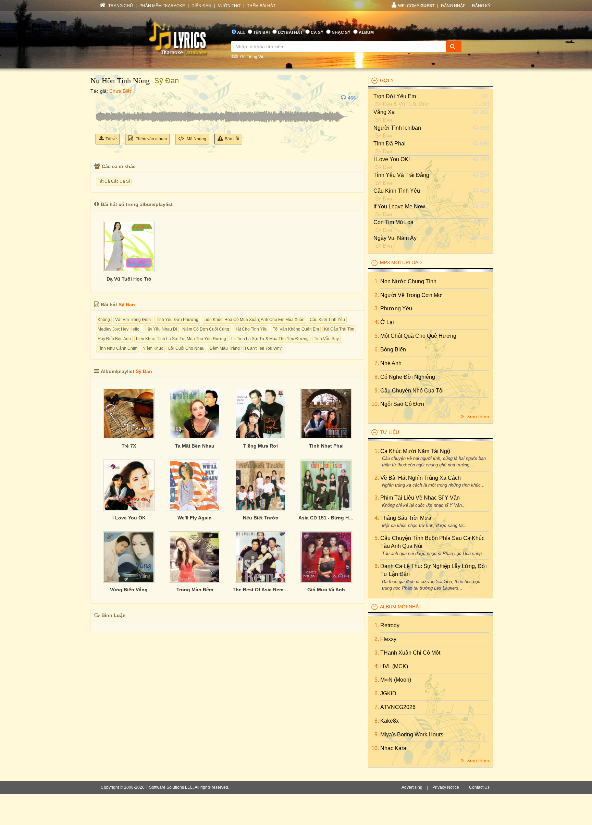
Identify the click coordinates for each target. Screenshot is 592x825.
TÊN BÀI (261, 32)
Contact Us (479, 787)
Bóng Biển (393, 349)
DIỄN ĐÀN (201, 5)
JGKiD (388, 693)
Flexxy (388, 639)
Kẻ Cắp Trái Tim (339, 329)
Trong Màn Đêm (194, 589)
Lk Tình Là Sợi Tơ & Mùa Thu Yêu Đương (270, 338)
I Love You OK (129, 517)
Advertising (412, 787)
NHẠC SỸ (341, 32)
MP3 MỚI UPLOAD (401, 262)
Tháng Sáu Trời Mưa (405, 518)
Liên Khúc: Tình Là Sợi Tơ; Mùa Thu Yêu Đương (181, 338)
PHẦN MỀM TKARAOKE (162, 5)
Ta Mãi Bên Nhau (194, 446)
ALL (241, 32)
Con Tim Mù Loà (393, 222)
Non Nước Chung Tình (408, 281)
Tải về (111, 139)
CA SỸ (317, 32)
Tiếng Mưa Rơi (260, 446)
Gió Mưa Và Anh (326, 589)
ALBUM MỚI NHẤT (401, 606)
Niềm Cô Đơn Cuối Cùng (205, 329)
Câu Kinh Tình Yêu (327, 319)
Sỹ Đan (166, 80)
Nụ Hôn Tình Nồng (120, 80)
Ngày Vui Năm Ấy (395, 238)
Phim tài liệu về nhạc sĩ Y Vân (420, 498)
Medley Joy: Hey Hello (118, 329)
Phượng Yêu (396, 308)
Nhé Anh (391, 363)
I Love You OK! (391, 159)
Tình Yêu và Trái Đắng (401, 175)
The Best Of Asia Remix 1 (260, 589)
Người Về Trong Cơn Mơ (411, 295)
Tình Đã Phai (389, 143)
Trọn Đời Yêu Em (394, 96)
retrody (389, 625)
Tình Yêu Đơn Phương (177, 319)
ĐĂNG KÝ (481, 5)
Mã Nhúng (196, 139)
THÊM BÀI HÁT (261, 5)
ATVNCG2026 (398, 707)
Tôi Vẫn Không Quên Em (296, 329)
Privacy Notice (445, 787)
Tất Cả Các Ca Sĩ (114, 181)
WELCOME (416, 5)
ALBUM (366, 32)
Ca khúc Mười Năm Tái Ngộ (415, 451)
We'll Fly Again (194, 517)
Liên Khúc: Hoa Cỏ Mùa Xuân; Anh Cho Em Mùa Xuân (254, 319)
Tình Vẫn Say (326, 338)
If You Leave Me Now (399, 206)
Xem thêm (477, 416)
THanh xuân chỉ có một (410, 653)
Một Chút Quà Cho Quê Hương (418, 336)
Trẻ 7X (129, 446)
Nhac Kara (393, 748)
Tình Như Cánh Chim (117, 348)
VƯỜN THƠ (229, 5)
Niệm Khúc (153, 348)
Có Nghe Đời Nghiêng (407, 377)
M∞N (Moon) (395, 680)
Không (104, 319)
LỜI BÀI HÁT (290, 32)
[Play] (102, 98)
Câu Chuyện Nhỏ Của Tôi (412, 391)
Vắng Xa (384, 112)
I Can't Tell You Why (263, 348)
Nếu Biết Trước (260, 517)
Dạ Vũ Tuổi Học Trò (129, 279)
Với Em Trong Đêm (133, 319)
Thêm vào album (151, 139)
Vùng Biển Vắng (129, 589)
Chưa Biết (120, 91)
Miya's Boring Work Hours (411, 734)
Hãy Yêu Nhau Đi (161, 329)
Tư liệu (389, 432)
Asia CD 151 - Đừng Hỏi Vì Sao (326, 517)
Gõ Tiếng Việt (252, 56)
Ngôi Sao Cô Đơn (402, 404)
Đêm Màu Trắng (225, 348)
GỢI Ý (387, 80)
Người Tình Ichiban (397, 128)
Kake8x (389, 721)
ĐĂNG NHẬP (453, 5)
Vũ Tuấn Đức (413, 104)
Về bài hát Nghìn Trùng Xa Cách (420, 478)
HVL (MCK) (394, 666)
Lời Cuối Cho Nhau (186, 348)
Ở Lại (387, 322)
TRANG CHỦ (120, 5)
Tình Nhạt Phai (326, 446)
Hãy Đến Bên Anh (114, 338)
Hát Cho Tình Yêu (251, 329)
